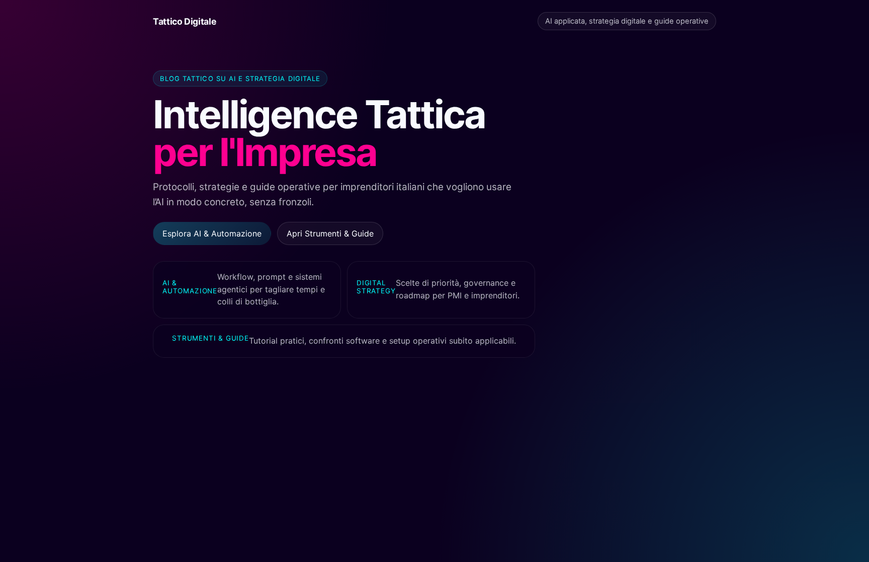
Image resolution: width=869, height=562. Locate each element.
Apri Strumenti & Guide (330, 233)
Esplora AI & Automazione (212, 233)
